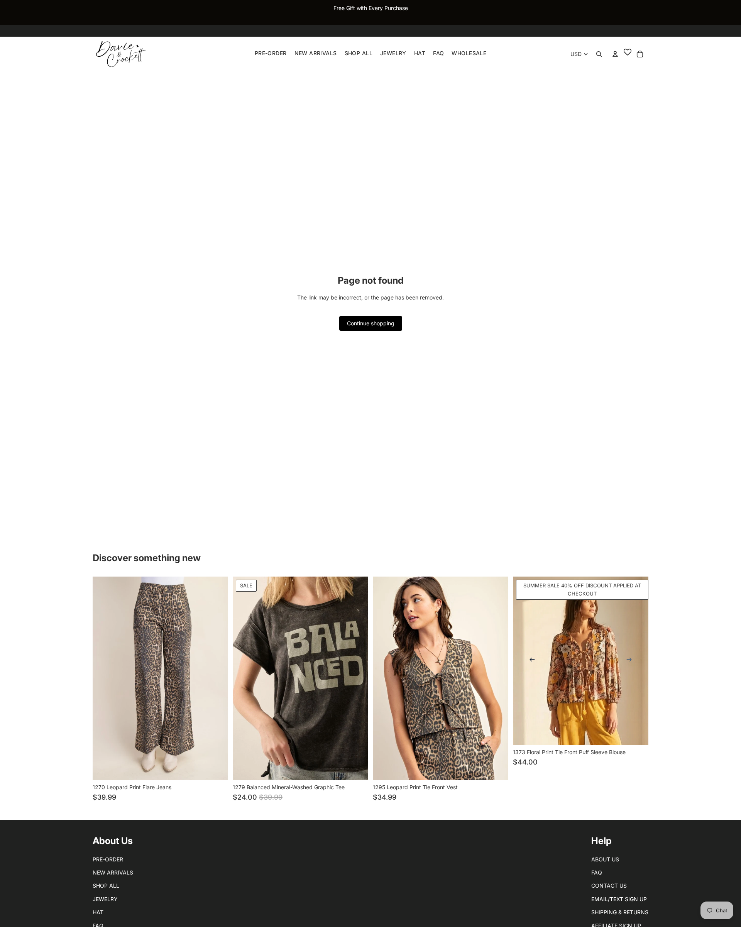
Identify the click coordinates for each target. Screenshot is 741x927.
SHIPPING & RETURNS (619, 912)
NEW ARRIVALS (113, 872)
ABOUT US (605, 859)
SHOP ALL (106, 885)
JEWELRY (105, 899)
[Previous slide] (532, 660)
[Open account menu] (615, 54)
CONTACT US (609, 885)
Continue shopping (370, 323)
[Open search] (598, 54)
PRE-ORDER (108, 859)
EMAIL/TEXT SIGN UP (619, 899)
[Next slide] (629, 660)
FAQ (596, 872)
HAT (98, 912)
